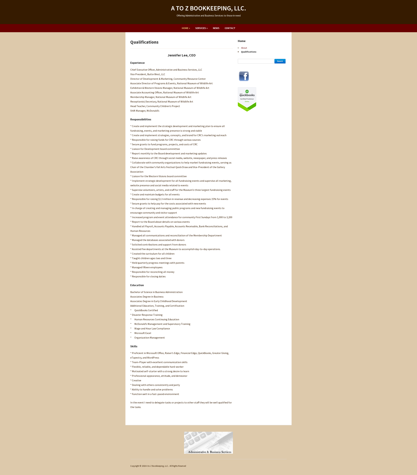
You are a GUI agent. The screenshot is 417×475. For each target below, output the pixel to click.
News (216, 28)
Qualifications (248, 51)
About (244, 47)
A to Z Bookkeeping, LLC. (208, 8)
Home (186, 28)
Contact (230, 28)
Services (201, 28)
